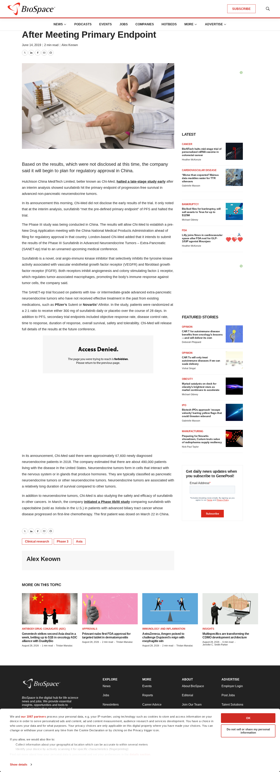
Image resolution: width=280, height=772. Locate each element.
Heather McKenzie (191, 159)
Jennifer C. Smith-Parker (215, 644)
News (58, 24)
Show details (18, 764)
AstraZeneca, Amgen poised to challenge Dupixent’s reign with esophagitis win (163, 637)
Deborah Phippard (191, 342)
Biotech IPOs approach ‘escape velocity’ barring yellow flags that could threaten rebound (202, 413)
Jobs (123, 24)
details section (140, 754)
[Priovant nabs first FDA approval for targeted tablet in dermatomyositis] (110, 608)
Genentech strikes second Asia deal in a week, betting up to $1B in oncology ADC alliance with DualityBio (49, 637)
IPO (184, 405)
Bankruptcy (190, 204)
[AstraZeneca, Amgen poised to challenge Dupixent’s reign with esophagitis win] (170, 608)
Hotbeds (169, 24)
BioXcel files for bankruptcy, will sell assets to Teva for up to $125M (201, 212)
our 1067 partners (33, 716)
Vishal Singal (189, 368)
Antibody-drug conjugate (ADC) (44, 628)
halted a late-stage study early (141, 181)
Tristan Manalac (64, 645)
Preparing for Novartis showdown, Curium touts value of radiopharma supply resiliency (202, 439)
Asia (79, 541)
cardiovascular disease (199, 170)
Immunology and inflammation (163, 628)
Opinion (187, 326)
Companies (144, 24)
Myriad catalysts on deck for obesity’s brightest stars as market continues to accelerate (200, 387)
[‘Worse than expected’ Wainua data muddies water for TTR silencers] (234, 177)
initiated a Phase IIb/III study (107, 502)
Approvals (89, 628)
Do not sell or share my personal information (248, 731)
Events (105, 24)
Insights (208, 628)
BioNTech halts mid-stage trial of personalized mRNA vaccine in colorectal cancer (202, 152)
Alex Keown (70, 45)
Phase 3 (62, 541)
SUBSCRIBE (241, 8)
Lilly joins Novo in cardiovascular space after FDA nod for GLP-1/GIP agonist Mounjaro (202, 238)
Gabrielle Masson (191, 185)
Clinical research (37, 541)
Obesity (187, 379)
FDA (184, 230)
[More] (65, 24)
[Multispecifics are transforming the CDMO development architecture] (230, 608)
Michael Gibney (190, 219)
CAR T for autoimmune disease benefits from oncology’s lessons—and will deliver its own (202, 334)
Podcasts (83, 24)
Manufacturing (192, 431)
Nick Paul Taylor (190, 446)
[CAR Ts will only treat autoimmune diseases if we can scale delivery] (234, 360)
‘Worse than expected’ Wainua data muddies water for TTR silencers (200, 178)
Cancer (187, 144)
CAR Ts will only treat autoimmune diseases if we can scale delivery (201, 360)
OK (248, 718)
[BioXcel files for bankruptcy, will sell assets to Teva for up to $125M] (234, 211)
